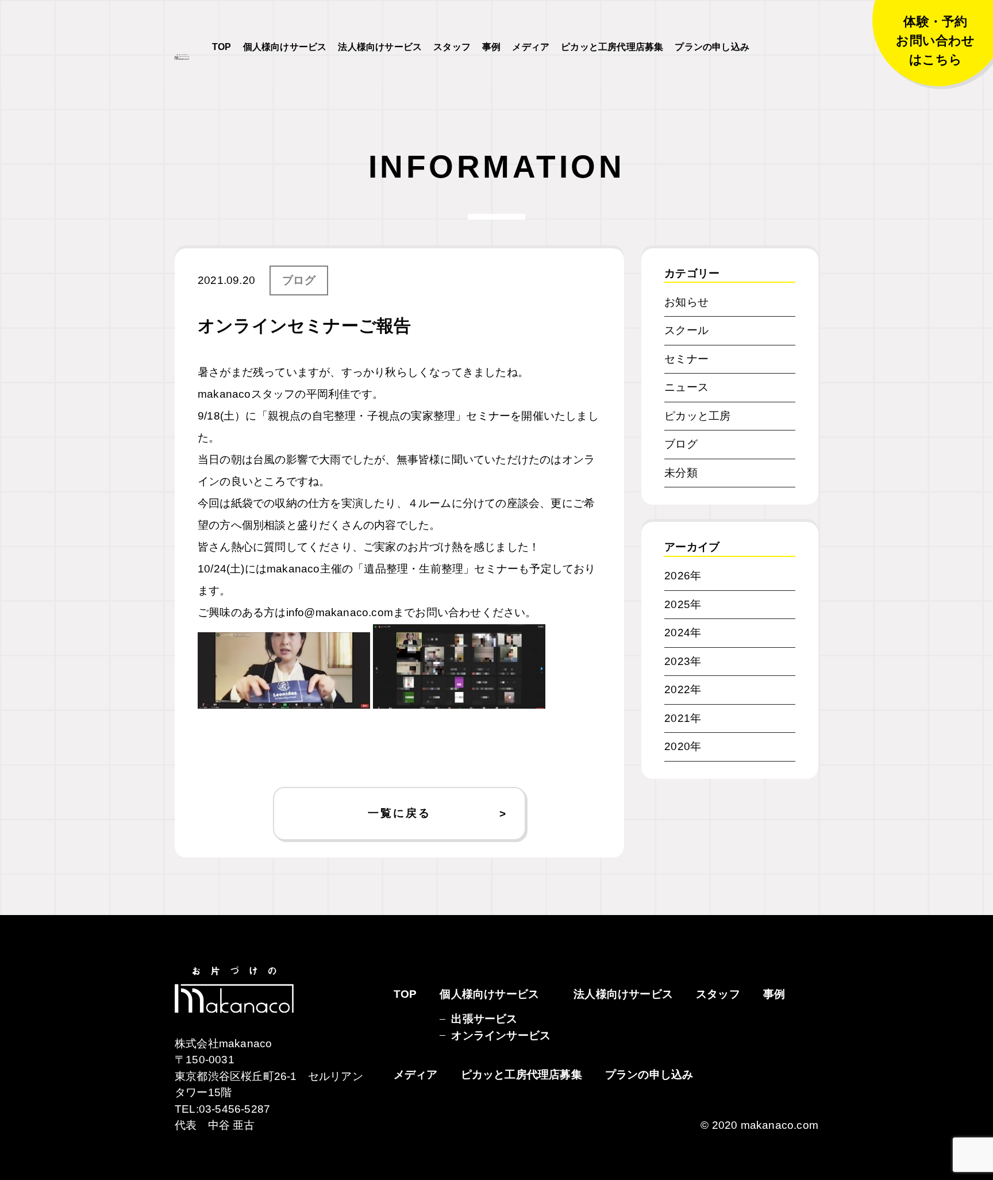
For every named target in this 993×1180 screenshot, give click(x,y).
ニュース (686, 387)
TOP (222, 47)
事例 (491, 47)
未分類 (681, 473)
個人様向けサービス (285, 47)
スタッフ (452, 47)
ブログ (298, 280)
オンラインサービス (501, 1035)
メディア (530, 47)
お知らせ (686, 302)
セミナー (686, 359)
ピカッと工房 (697, 416)
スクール (686, 330)
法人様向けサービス (380, 47)
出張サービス (484, 1019)
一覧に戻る (399, 813)
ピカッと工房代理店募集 (612, 47)
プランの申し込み (712, 47)
